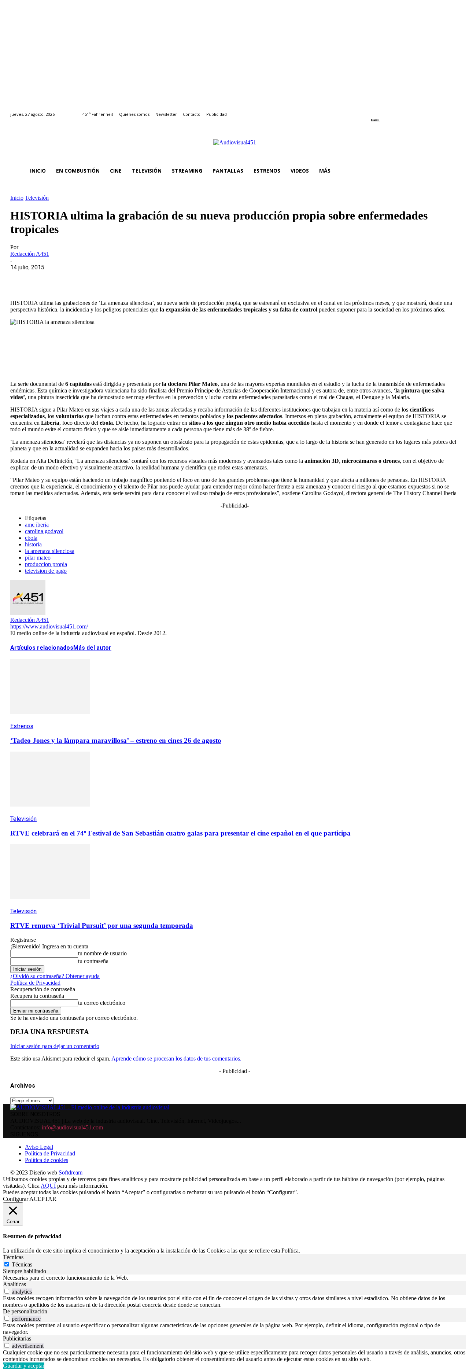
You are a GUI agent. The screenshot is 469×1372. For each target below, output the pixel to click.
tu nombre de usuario (102, 953)
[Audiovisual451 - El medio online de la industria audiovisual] (234, 146)
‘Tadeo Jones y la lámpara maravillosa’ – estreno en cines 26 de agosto (115, 740)
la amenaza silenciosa (49, 551)
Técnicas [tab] (13, 1257)
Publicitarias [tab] (17, 1338)
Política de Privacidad (35, 983)
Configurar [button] (15, 1199)
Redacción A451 (29, 254)
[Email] (128, 278)
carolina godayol (44, 531)
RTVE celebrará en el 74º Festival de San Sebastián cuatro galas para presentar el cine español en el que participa (180, 833)
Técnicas (22, 1264)
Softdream (70, 1172)
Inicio (16, 198)
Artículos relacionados (41, 647)
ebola (31, 538)
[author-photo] (27, 613)
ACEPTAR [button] (42, 1199)
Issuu (375, 120)
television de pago (46, 571)
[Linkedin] (390, 110)
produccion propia (46, 564)
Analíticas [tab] (14, 1284)
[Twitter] (398, 110)
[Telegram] (154, 278)
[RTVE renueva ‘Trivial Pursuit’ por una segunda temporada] (50, 904)
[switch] (6, 1291)
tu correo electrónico (101, 1003)
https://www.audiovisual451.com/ (49, 626)
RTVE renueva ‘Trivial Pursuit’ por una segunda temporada (101, 925)
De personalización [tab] (25, 1311)
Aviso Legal (39, 1147)
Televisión (37, 198)
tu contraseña (93, 961)
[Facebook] (373, 110)
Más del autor (92, 647)
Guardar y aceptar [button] (23, 1365)
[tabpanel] (234, 1278)
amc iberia (37, 524)
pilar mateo (38, 557)
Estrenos (21, 726)
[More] (180, 278)
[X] (49, 278)
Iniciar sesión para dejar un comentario (54, 1046)
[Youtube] (406, 110)
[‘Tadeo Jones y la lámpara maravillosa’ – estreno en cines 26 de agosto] (50, 719)
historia (33, 544)
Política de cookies (46, 1160)
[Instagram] (381, 110)
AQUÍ (48, 1186)
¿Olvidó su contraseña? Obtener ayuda (55, 976)
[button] (450, 171)
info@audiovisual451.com (72, 1127)
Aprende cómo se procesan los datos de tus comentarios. (176, 1058)
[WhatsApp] (75, 278)
